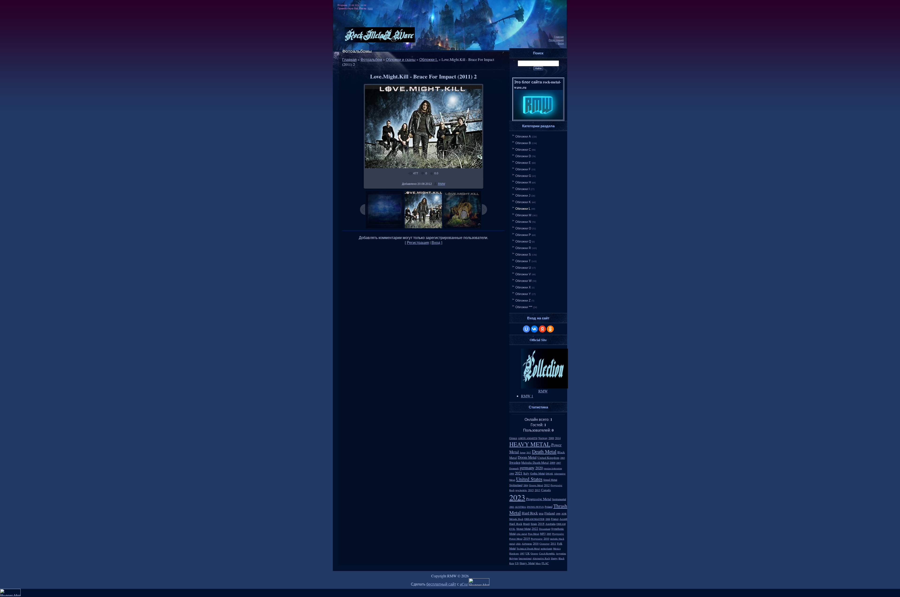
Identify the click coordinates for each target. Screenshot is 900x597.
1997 (522, 553)
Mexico (557, 548)
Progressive (537, 538)
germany (527, 467)
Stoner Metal (523, 528)
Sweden (514, 462)
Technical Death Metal (528, 548)
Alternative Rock (541, 558)
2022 (535, 528)
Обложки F (523, 169)
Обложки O (523, 228)
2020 (539, 467)
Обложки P (523, 235)
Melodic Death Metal (535, 462)
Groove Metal (536, 485)
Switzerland (515, 485)
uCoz (464, 584)
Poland (548, 506)
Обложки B (523, 143)
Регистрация (556, 40)
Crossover (545, 543)
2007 (558, 462)
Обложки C (523, 149)
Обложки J (522, 195)
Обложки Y (523, 294)
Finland (549, 513)
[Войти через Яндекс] (542, 328)
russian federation (553, 468)
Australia (550, 524)
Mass (538, 563)
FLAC (545, 563)
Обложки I (522, 189)
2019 (526, 538)
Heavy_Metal (527, 563)
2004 (525, 485)
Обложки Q (523, 241)
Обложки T (523, 261)
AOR (563, 513)
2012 (547, 485)
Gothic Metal (537, 473)
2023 (517, 497)
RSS (370, 8)
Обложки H (523, 182)
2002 (511, 506)
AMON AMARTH (527, 438)
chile (518, 543)
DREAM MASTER (534, 519)
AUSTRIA (520, 506)
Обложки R (523, 248)
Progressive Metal (538, 499)
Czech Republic (547, 553)
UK (527, 553)
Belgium (513, 558)
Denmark (514, 468)
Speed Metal (550, 479)
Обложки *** (523, 307)
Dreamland (544, 528)
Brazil (526, 524)
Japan (522, 452)
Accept (563, 519)
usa (541, 513)
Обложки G (523, 176)
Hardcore (514, 553)
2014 (558, 438)
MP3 (543, 533)
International (525, 558)
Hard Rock (530, 513)
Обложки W (523, 281)
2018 (541, 524)
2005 (549, 533)
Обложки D (523, 156)
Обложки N (523, 222)
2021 (518, 472)
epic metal (522, 533)
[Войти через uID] (526, 328)
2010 (546, 538)
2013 (537, 490)
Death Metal (544, 451)
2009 (552, 462)
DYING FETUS (535, 506)
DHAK (549, 473)
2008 (551, 438)
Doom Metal (527, 457)
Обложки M (523, 215)
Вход (561, 43)
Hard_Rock (515, 524)
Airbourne (527, 543)
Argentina (561, 553)
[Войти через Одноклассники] (550, 328)
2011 (553, 543)
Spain (534, 524)
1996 (558, 513)
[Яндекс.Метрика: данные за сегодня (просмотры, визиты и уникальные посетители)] (479, 582)
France (555, 519)
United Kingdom (548, 457)
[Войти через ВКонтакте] (534, 328)
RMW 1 (527, 395)
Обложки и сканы (401, 59)
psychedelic (521, 490)
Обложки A (523, 136)
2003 (562, 457)
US (517, 563)
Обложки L (428, 59)
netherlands (546, 548)
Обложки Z (523, 300)
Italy (526, 473)
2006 (547, 519)
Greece (513, 438)
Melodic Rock (516, 519)
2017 (528, 452)
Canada (546, 490)
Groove (534, 553)
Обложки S (523, 254)
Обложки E (523, 162)
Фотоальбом (371, 59)
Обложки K (523, 202)
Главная (559, 36)
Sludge (554, 558)
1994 (511, 473)
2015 (531, 490)
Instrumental (559, 499)
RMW (441, 184)
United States (529, 478)
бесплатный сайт (441, 584)
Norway (543, 438)
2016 (536, 543)
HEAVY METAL (529, 444)
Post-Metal (533, 533)
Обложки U (523, 267)
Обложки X (523, 287)
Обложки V (523, 274)
